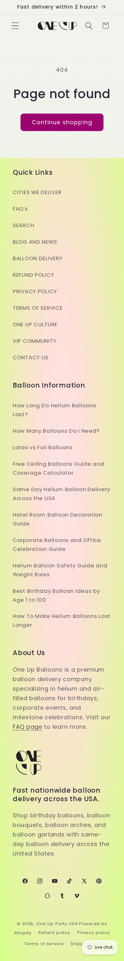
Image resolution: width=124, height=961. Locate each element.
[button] (15, 25)
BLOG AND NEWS (35, 242)
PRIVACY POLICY (35, 291)
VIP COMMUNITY (35, 341)
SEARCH (23, 225)
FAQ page (27, 727)
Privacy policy (93, 933)
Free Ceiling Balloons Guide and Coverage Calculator (58, 468)
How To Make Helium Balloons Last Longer (62, 620)
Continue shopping (62, 122)
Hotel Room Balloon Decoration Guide (57, 519)
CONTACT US (31, 357)
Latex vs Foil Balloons (43, 447)
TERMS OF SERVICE (38, 308)
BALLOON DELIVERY (38, 258)
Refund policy (54, 933)
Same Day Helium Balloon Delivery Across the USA (61, 493)
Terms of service (44, 944)
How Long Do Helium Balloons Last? (54, 410)
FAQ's (20, 209)
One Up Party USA (57, 924)
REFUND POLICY (33, 275)
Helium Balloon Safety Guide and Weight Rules (60, 570)
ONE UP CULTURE (35, 324)
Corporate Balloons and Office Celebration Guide (57, 544)
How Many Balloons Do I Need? (56, 431)
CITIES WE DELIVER (37, 192)
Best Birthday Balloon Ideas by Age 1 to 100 (56, 595)
